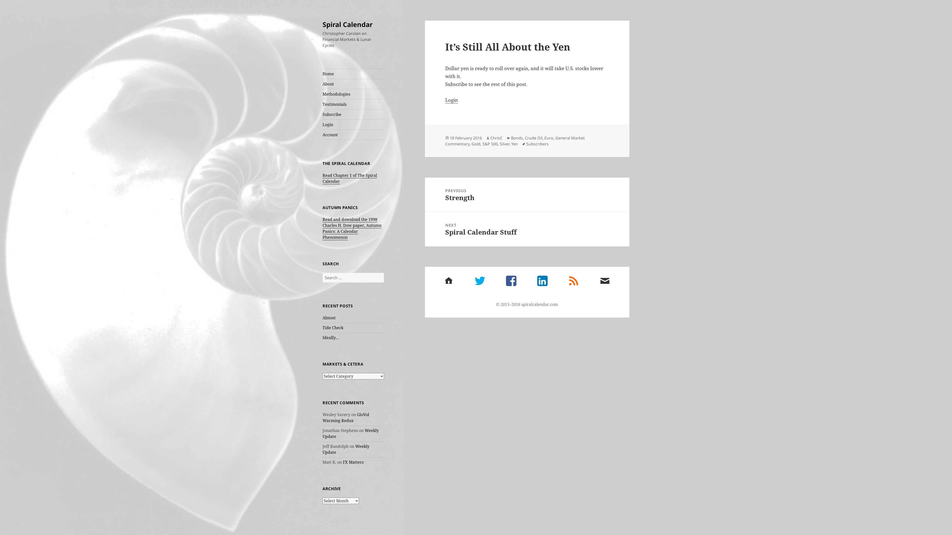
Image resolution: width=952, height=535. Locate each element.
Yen (514, 144)
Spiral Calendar (348, 24)
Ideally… (331, 337)
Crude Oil (533, 138)
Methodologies (336, 94)
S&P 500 (490, 144)
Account (330, 134)
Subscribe (332, 114)
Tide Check (333, 327)
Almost (329, 318)
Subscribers (537, 144)
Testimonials (335, 104)
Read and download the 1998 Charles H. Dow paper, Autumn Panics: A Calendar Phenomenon (352, 228)
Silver (504, 144)
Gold (476, 144)
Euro (548, 138)
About (328, 84)
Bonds (517, 138)
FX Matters (353, 462)
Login (328, 124)
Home (328, 74)
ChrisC (496, 138)
